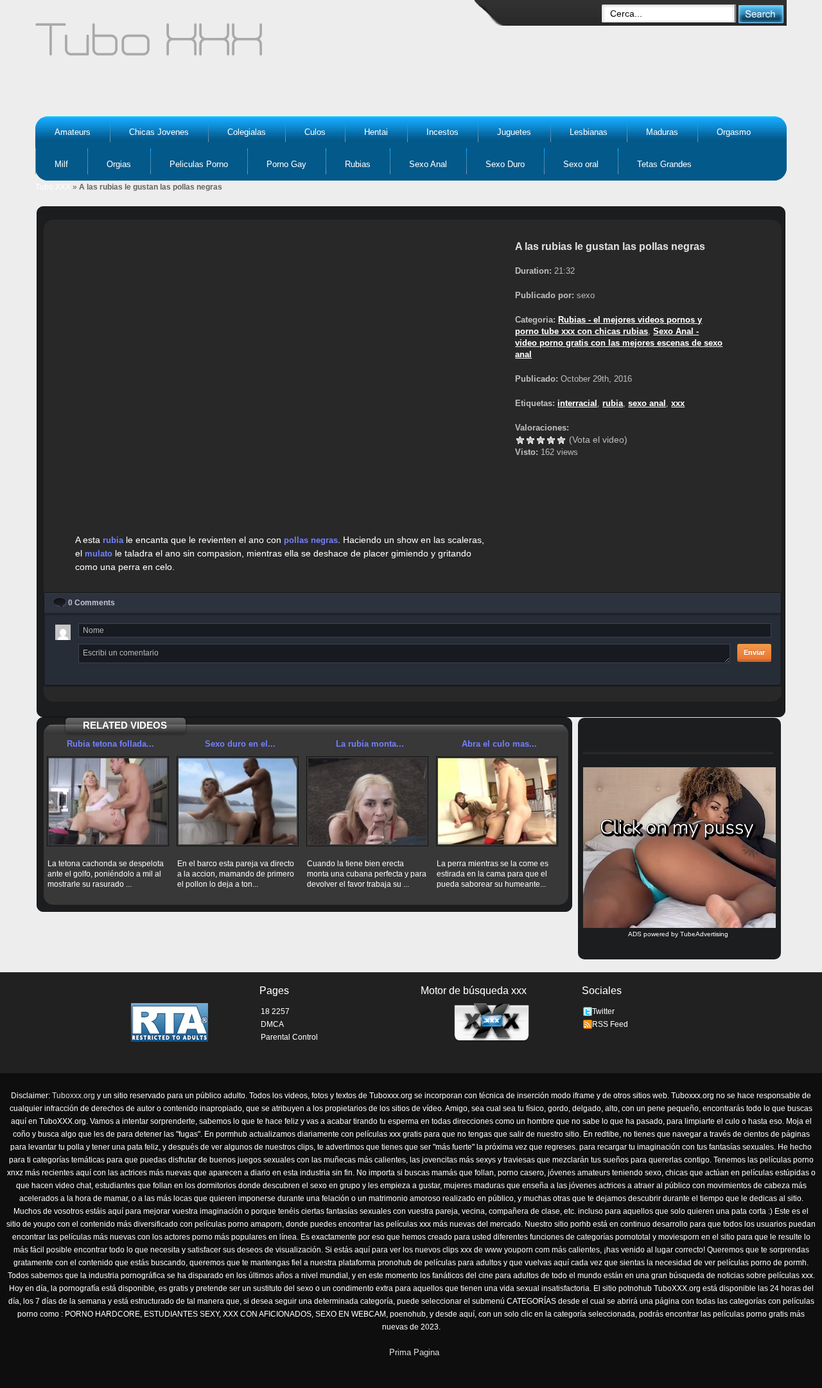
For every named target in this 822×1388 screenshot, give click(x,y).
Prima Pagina (414, 1352)
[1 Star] (520, 440)
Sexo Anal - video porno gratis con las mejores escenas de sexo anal (618, 342)
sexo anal (647, 403)
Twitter (603, 1011)
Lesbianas (589, 132)
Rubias (358, 164)
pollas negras (311, 540)
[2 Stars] (530, 440)
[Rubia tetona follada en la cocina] (108, 801)
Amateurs (73, 132)
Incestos (442, 132)
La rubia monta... (370, 744)
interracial (577, 403)
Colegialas (246, 132)
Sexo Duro (505, 164)
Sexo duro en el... (240, 744)
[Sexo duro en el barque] (238, 801)
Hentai (376, 132)
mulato (98, 553)
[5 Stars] (561, 440)
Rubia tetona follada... (110, 744)
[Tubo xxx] (260, 45)
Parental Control (289, 1037)
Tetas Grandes (664, 164)
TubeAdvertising (704, 934)
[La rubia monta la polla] (367, 801)
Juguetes (514, 132)
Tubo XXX (53, 186)
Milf (61, 164)
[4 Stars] (551, 440)
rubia (113, 540)
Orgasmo (734, 132)
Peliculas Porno (199, 164)
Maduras (662, 132)
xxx (678, 403)
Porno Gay (286, 164)
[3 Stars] (541, 440)
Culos (315, 132)
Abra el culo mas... (499, 744)
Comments (91, 602)
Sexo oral (581, 164)
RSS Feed (610, 1024)
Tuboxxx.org (73, 1095)
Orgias (119, 164)
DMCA (272, 1024)
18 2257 (275, 1011)
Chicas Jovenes (159, 132)
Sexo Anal (428, 164)
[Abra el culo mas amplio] (497, 801)
